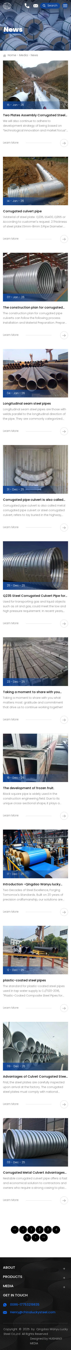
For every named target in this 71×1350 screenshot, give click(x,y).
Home (12, 55)
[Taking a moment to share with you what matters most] (35, 661)
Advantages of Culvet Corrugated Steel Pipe (35, 1076)
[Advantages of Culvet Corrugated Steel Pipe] (35, 1046)
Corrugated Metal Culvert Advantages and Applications (34, 1172)
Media (23, 55)
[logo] (7, 6)
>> (43, 1237)
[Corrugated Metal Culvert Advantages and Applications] (35, 1142)
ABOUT (9, 1267)
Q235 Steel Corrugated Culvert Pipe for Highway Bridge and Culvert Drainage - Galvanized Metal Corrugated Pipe (34, 596)
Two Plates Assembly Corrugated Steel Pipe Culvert (34, 115)
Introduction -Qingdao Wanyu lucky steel (31, 884)
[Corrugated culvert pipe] (35, 181)
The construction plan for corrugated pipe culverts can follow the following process (33, 307)
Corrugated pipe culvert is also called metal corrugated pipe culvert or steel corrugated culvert (33, 500)
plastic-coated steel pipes (24, 980)
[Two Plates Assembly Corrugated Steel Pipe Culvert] (35, 84)
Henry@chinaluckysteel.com (32, 1312)
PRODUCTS (12, 1277)
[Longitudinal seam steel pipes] (35, 373)
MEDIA (8, 1286)
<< (14, 1229)
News (34, 55)
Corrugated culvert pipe (22, 211)
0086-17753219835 (24, 1304)
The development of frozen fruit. (28, 788)
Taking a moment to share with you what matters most (31, 692)
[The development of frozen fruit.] (35, 758)
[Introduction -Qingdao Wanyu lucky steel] (35, 854)
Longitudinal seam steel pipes (27, 403)
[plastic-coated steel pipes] (35, 950)
